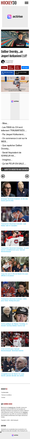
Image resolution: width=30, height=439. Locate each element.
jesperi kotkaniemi (11, 67)
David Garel (10, 61)
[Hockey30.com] (8, 2)
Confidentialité (4, 392)
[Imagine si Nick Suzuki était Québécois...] (3, 176)
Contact (3, 397)
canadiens (4, 67)
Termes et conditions (6, 395)
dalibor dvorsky (17, 67)
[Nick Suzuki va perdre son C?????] (27, 176)
